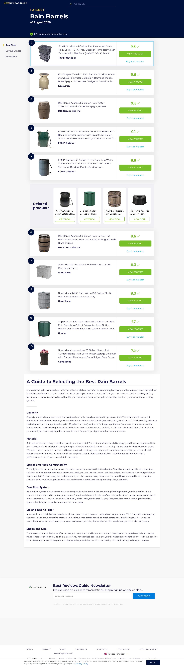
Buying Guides (13, 51)
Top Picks (11, 45)
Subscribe (144, 596)
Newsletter (11, 56)
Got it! (153, 662)
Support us (102, 649)
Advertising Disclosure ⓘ (63, 653)
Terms (63, 649)
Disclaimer (81, 649)
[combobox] (92, 4)
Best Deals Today (148, 649)
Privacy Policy (82, 664)
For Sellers (124, 649)
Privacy (46, 649)
